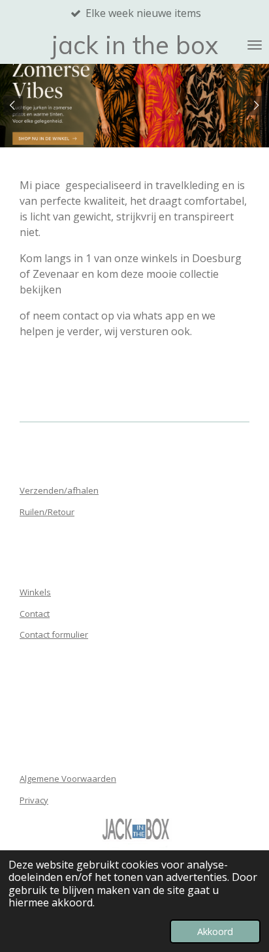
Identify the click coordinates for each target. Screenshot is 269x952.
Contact (35, 613)
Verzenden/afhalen (59, 490)
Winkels (35, 592)
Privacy (34, 800)
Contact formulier (54, 634)
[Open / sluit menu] (254, 45)
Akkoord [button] (215, 931)
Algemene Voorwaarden (68, 778)
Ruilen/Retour (47, 512)
